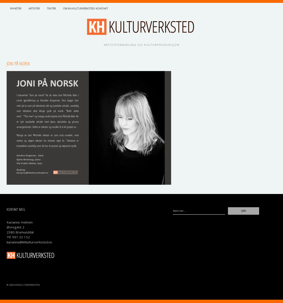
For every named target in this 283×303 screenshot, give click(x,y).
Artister (34, 8)
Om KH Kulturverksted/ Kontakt (85, 8)
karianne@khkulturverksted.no (29, 242)
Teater (51, 8)
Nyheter (15, 8)
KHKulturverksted (27, 284)
